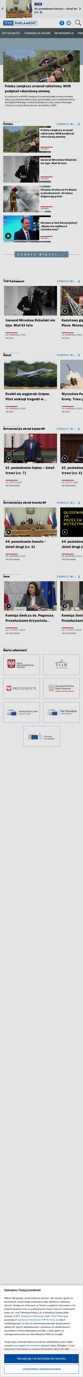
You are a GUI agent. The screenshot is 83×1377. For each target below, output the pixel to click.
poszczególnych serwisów (26, 1345)
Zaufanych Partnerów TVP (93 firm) (36, 1320)
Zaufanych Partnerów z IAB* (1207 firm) (42, 1316)
